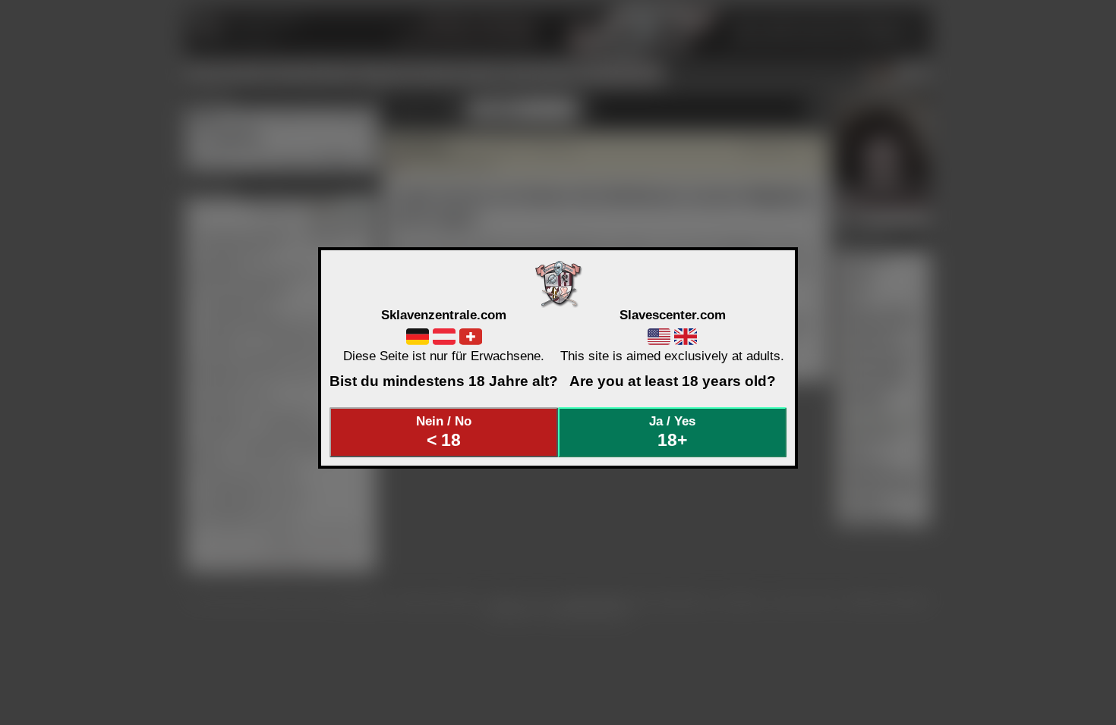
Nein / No (443, 431)
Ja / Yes (672, 431)
